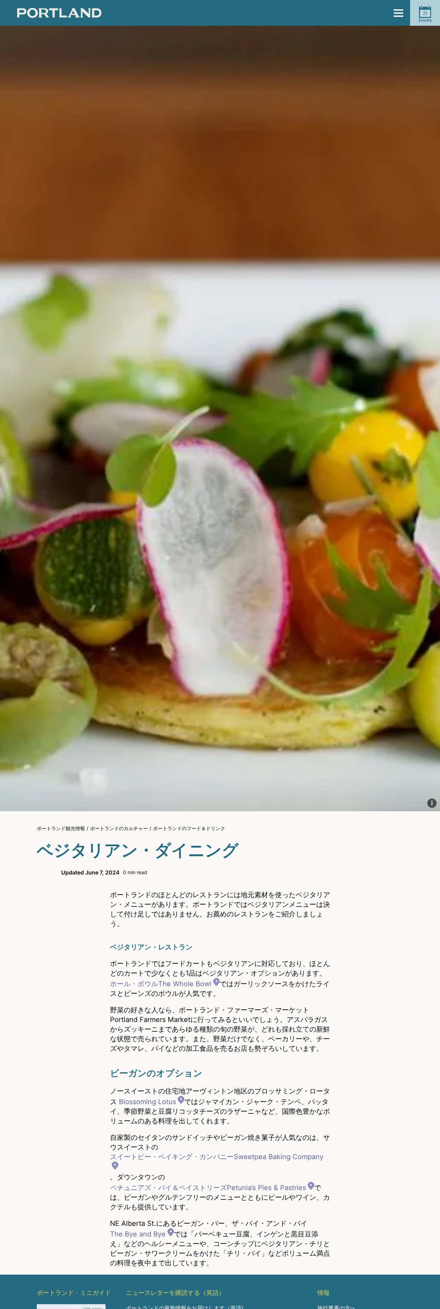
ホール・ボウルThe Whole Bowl (160, 984)
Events (425, 16)
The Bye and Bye (138, 1234)
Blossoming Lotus (147, 1102)
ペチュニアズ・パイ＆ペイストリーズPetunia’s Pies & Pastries (208, 1188)
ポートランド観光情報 (61, 828)
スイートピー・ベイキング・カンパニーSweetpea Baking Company (216, 1157)
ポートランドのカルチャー (119, 828)
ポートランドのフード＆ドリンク (189, 828)
